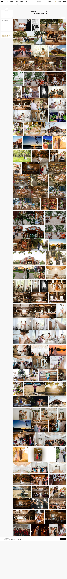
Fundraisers (24, 4)
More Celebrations (30, 4)
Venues (11, 1)
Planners (16, 1)
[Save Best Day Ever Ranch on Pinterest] (64, 18)
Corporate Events (8, 4)
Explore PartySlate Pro (62, 4)
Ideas (26, 1)
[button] (56, 1)
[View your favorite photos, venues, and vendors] (56, 1)
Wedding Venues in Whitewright (6, 35)
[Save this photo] (44, 32)
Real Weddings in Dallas (5, 36)
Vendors (21, 1)
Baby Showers (18, 4)
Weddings (2, 4)
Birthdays (13, 4)
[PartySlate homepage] (4, 1)
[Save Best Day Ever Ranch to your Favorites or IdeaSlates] (11, 16)
